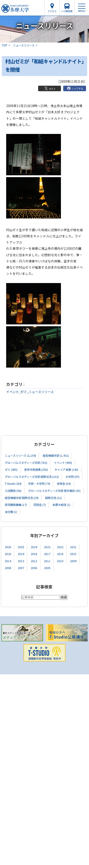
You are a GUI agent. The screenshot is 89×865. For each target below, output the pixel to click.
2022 (60, 547)
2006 (34, 568)
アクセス (52, 11)
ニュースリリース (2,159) (20, 456)
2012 (34, 561)
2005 (47, 568)
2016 (60, 554)
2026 (8, 547)
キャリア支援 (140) (66, 470)
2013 (21, 561)
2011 (47, 561)
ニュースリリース (23, 45)
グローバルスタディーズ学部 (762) (26, 463)
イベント (12, 391)
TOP (4, 45)
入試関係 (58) (13, 491)
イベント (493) (63, 463)
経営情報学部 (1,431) (56, 456)
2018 (34, 554)
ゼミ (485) (11, 470)
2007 (21, 568)
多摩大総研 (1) (61, 505)
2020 (8, 554)
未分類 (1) (11, 512)
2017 (47, 554)
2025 (21, 547)
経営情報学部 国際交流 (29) (22, 498)
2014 (8, 561)
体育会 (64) (64, 484)
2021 (73, 547)
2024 (34, 547)
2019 (21, 554)
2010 (60, 561)
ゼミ (24, 391)
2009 (73, 561)
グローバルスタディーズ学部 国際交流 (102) (32, 477)
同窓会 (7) (40, 505)
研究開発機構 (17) (16, 505)
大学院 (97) (72, 477)
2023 (47, 547)
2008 (8, 568)
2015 (73, 554)
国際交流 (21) (53, 498)
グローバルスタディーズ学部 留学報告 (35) (54, 491)
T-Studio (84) (13, 484)
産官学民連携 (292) (36, 470)
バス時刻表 (67, 11)
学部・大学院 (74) (39, 484)
